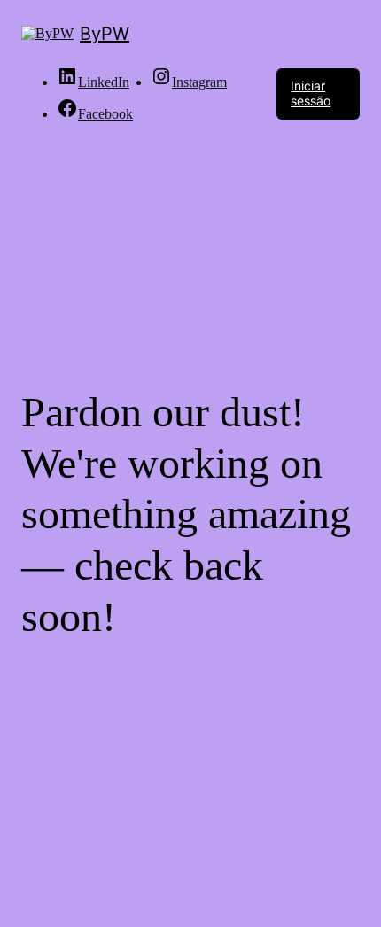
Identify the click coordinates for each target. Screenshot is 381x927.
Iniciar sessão (310, 93)
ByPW (104, 33)
